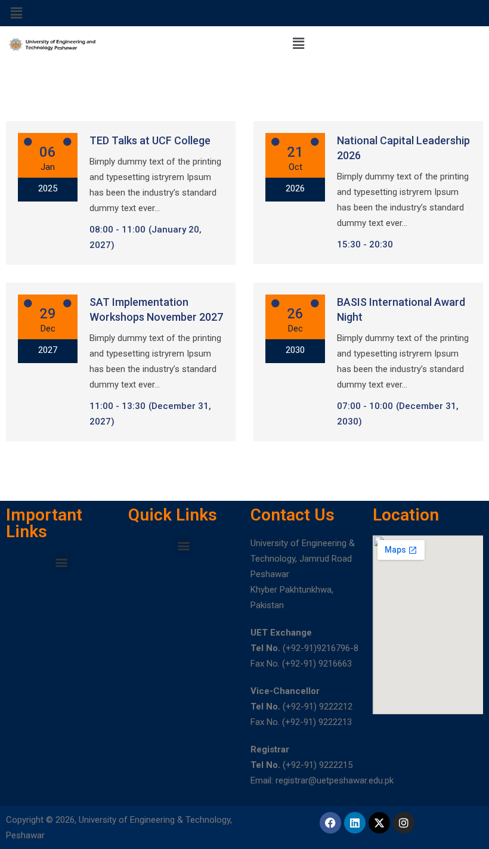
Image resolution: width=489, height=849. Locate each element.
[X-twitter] (379, 822)
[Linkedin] (355, 822)
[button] (16, 13)
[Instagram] (403, 822)
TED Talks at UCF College (150, 140)
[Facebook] (330, 822)
